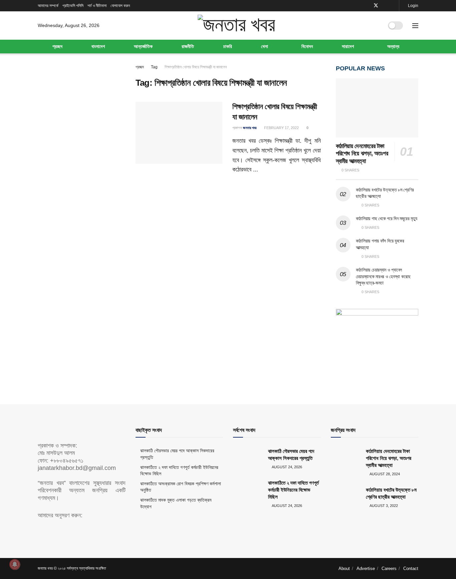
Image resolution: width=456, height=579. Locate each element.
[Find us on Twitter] (376, 5)
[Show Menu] (415, 25)
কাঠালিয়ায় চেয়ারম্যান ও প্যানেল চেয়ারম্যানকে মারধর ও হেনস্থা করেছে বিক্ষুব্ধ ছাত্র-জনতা (383, 276)
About (344, 568)
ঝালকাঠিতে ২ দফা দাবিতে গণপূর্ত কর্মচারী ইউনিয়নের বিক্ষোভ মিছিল (293, 490)
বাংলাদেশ (98, 46)
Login (412, 5)
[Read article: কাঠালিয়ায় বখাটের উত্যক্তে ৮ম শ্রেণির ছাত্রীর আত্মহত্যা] (346, 497)
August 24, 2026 (286, 467)
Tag (154, 67)
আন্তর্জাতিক (143, 46)
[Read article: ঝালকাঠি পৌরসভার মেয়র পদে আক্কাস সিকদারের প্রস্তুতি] (248, 458)
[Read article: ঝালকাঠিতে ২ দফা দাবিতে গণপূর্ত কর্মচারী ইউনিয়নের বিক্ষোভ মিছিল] (248, 490)
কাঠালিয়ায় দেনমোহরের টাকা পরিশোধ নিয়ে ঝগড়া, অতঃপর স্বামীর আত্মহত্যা (362, 153)
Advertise (366, 568)
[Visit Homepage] (236, 25)
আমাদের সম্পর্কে (48, 5)
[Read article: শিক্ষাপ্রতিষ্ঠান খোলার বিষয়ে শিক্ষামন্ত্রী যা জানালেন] (179, 133)
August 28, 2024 (384, 474)
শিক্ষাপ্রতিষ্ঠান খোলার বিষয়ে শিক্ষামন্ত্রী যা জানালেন (196, 67)
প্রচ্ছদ (57, 46)
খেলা (264, 46)
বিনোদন (307, 46)
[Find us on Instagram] (393, 5)
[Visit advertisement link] (377, 343)
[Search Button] (376, 25)
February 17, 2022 (281, 128)
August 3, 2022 (383, 506)
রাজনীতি (188, 46)
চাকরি (227, 46)
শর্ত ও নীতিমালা (96, 5)
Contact (410, 568)
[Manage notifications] (14, 564)
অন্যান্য (393, 46)
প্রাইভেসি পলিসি (72, 5)
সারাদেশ (348, 46)
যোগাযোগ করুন (120, 5)
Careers (389, 568)
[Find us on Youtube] (385, 5)
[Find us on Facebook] (367, 5)
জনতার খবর (249, 128)
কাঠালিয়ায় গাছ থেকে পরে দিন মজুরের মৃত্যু (386, 218)
